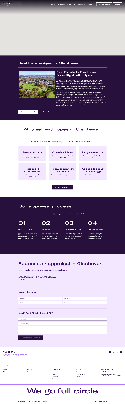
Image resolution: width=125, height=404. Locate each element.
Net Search (103, 401)
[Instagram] (114, 352)
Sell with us (60, 4)
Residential (71, 4)
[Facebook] (110, 352)
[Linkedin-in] (117, 352)
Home (53, 4)
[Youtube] (121, 352)
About (90, 4)
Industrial (81, 4)
